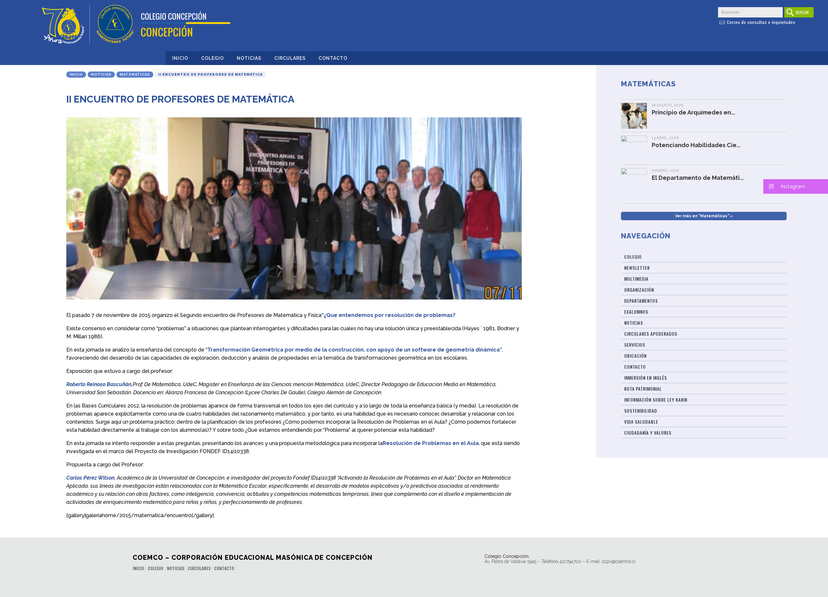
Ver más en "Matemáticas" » (704, 216)
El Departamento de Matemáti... (698, 177)
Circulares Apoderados (650, 333)
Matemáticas (135, 74)
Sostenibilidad (640, 410)
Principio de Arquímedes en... (693, 112)
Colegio (212, 58)
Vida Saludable (641, 421)
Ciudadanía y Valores (647, 432)
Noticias (249, 58)
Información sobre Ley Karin (655, 399)
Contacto (333, 58)
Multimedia (636, 278)
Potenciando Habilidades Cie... (696, 145)
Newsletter (637, 267)
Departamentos (641, 300)
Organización (639, 289)
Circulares (290, 58)
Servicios (634, 344)
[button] (795, 186)
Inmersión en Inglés (645, 377)
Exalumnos (636, 311)
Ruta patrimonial (643, 388)
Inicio (180, 58)
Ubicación (635, 355)
